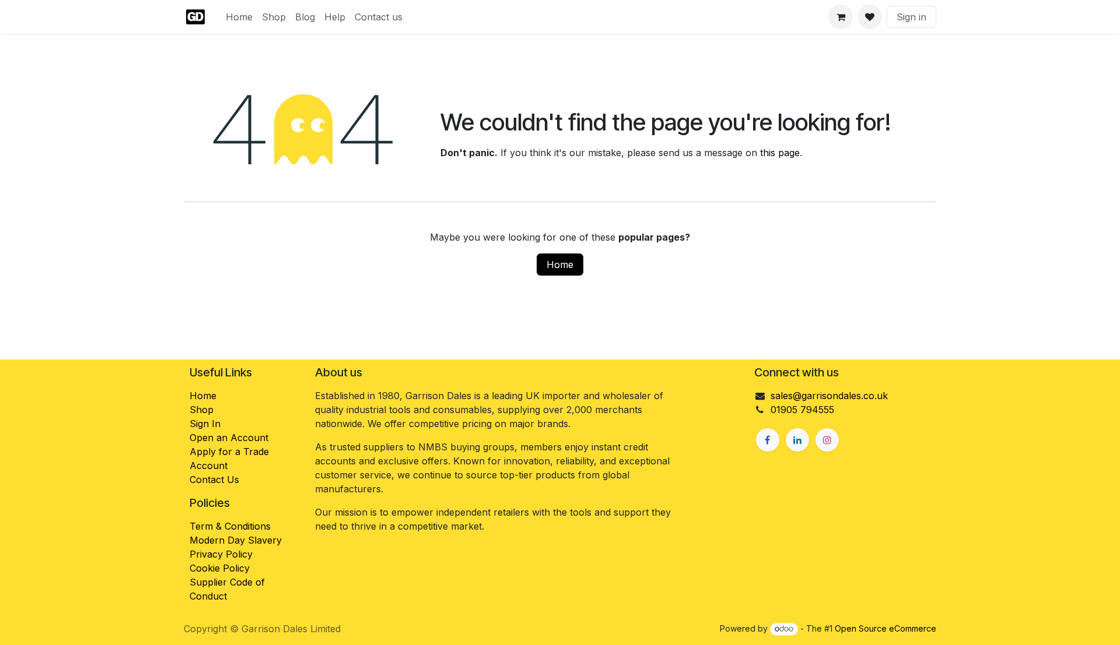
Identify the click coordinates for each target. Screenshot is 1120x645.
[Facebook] (767, 440)
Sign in (911, 17)
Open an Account (229, 437)
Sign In (205, 423)
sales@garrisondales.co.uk (829, 395)
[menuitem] (239, 17)
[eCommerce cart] (840, 17)
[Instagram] (827, 440)
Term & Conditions (230, 526)
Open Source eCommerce (885, 628)
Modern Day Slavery (237, 540)
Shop (202, 409)
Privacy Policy (221, 554)
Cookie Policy (220, 568)
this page (780, 152)
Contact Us (214, 479)
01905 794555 (802, 409)
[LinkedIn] (797, 440)
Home (560, 264)
